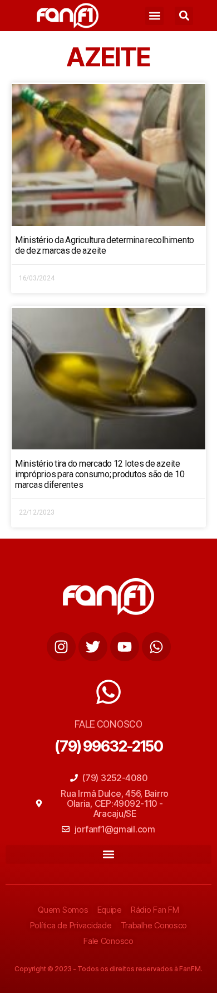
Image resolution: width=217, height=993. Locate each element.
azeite (108, 56)
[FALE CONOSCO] (108, 692)
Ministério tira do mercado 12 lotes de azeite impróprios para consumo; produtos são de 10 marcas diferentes (99, 474)
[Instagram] (61, 646)
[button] (154, 16)
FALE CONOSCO (108, 724)
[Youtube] (124, 646)
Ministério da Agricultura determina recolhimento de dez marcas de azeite (104, 245)
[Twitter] (92, 646)
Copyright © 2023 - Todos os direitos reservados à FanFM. (108, 969)
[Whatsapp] (156, 646)
